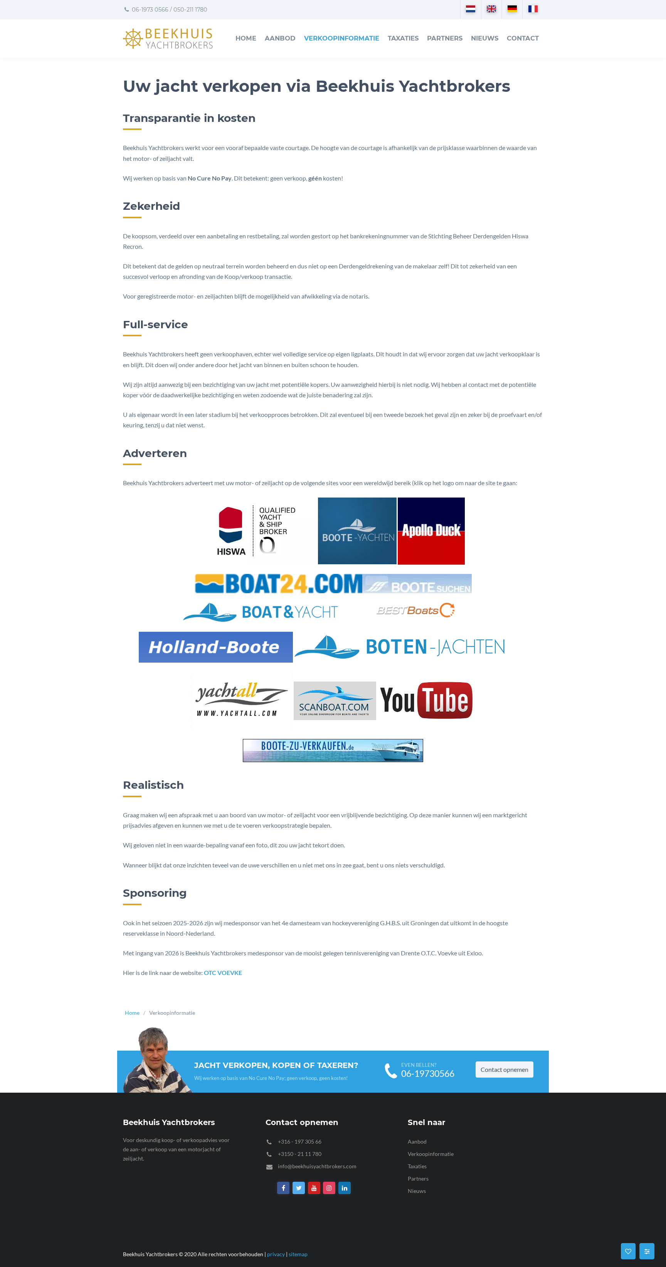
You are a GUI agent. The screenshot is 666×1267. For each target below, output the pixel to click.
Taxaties (403, 38)
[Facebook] (283, 1188)
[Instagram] (329, 1188)
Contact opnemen (504, 1069)
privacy (276, 1254)
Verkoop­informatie (341, 38)
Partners (444, 38)
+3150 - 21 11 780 (299, 1154)
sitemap (298, 1254)
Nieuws (484, 38)
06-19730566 (427, 1073)
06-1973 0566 (149, 9)
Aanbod (280, 38)
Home (245, 38)
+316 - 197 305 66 (299, 1141)
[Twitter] (298, 1188)
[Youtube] (314, 1188)
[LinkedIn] (344, 1188)
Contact (523, 38)
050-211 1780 (190, 9)
